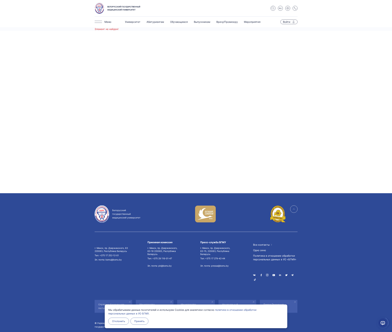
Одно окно (259, 250)
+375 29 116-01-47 (162, 258)
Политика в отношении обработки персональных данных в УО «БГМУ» (274, 257)
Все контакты (261, 244)
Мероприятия (252, 21)
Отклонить (118, 321)
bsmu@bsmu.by (114, 259)
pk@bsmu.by (165, 265)
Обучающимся (179, 21)
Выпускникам (202, 21)
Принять (139, 321)
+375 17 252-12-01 (109, 255)
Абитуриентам (155, 21)
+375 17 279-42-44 (215, 258)
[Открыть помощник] (382, 322)
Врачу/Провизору (227, 21)
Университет (132, 21)
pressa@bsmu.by (220, 265)
